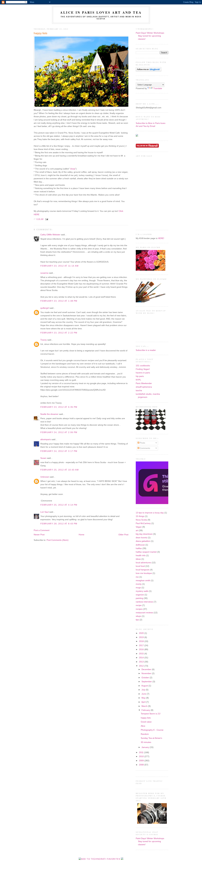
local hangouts (142, 570)
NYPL (138, 380)
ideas (138, 559)
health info (141, 555)
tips (137, 620)
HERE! (161, 238)
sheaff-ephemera (144, 387)
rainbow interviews (144, 602)
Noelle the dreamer (49, 414)
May (144, 698)
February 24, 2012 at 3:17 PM (58, 451)
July (144, 690)
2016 (141, 649)
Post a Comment (41, 530)
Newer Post (39, 535)
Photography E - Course (152, 730)
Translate (157, 88)
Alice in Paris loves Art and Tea (101, 12)
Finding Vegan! (143, 369)
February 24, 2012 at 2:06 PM (58, 432)
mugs (138, 587)
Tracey (43, 340)
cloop (72, 169)
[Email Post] (46, 219)
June (144, 694)
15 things (140, 516)
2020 (141, 633)
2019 (141, 637)
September (147, 681)
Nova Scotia (141, 520)
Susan (43, 458)
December (147, 669)
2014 (141, 657)
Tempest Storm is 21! (151, 714)
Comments (144, 448)
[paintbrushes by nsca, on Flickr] (150, 302)
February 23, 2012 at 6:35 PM (58, 407)
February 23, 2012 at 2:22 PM (58, 333)
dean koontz (141, 537)
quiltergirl (44, 308)
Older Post (123, 535)
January (146, 747)
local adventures (143, 562)
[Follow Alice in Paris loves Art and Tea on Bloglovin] (148, 71)
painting (139, 598)
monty (139, 584)
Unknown (44, 477)
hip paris (140, 376)
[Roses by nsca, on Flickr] (150, 270)
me (137, 577)
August (144, 686)
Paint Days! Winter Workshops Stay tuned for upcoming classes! (150, 36)
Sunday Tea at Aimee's (151, 738)
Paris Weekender (144, 383)
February (146, 710)
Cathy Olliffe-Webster (50, 235)
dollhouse (140, 545)
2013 (141, 662)
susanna (44, 273)
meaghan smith (143, 580)
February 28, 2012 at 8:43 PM (58, 524)
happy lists (40, 33)
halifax (139, 548)
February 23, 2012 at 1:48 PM (58, 301)
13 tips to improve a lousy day (150, 513)
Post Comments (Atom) (57, 540)
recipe (139, 605)
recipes (139, 609)
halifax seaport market (146, 552)
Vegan (139, 527)
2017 (141, 645)
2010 (141, 756)
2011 (141, 752)
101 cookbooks (143, 366)
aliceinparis (45, 439)
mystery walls (142, 591)
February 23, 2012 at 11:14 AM (59, 266)
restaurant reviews (144, 613)
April (143, 702)
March (145, 706)
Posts (142, 443)
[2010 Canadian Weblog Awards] (168, 503)
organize (140, 595)
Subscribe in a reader (146, 350)
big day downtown (144, 534)
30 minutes (146, 742)
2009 (141, 760)
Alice (143, 726)
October (146, 677)
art (137, 530)
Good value (146, 722)
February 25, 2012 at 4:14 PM (58, 505)
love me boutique (144, 573)
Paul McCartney (143, 523)
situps (138, 616)
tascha (139, 390)
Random (145, 734)
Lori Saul (44, 512)
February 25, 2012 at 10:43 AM (59, 470)
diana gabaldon (143, 541)
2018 (141, 641)
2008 (141, 765)
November (147, 673)
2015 (141, 653)
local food (140, 566)
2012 (141, 666)
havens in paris (143, 373)
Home (81, 535)
